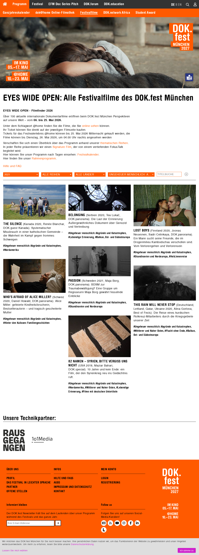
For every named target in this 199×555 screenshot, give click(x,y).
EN (180, 5)
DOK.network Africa (116, 12)
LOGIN (104, 478)
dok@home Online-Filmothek (55, 12)
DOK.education (114, 4)
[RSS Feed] (110, 523)
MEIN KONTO (108, 469)
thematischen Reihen (114, 143)
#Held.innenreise (178, 256)
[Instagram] (124, 523)
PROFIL (11, 478)
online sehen (90, 126)
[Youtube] (117, 523)
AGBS (57, 482)
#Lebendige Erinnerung (81, 237)
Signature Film (62, 147)
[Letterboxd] (103, 531)
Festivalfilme (89, 12)
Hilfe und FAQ (12, 166)
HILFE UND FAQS (63, 478)
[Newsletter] (104, 523)
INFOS (57, 469)
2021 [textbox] (7, 174)
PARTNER (12, 486)
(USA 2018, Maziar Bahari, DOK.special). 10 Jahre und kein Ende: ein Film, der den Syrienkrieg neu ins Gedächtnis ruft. (97, 369)
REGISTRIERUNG (110, 482)
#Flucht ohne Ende (175, 330)
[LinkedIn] (137, 523)
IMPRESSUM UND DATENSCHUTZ (73, 486)
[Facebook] (131, 523)
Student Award (145, 12)
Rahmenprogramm (44, 158)
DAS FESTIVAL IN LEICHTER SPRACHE (29, 482)
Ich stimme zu (187, 550)
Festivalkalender (88, 154)
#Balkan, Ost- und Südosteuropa (112, 237)
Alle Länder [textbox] (85, 174)
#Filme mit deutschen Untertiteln (100, 391)
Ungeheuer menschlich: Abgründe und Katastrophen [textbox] (132, 174)
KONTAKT (59, 491)
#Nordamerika (11, 250)
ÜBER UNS (13, 469)
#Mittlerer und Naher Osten (148, 330)
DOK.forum (91, 4)
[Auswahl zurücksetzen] (186, 174)
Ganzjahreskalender (16, 12)
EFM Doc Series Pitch (63, 4)
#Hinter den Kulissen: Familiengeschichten (26, 322)
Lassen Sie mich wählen (15, 550)
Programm (19, 4)
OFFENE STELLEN (17, 491)
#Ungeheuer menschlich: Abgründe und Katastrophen (32, 245)
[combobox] (21, 174)
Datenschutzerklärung (82, 544)
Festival (37, 4)
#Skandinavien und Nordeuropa (151, 256)
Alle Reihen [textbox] (51, 174)
